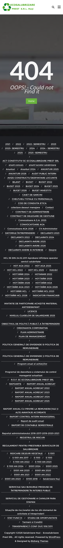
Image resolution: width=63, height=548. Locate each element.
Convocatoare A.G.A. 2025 (32, 220)
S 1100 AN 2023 (43, 462)
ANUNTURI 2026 (17, 173)
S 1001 (51, 453)
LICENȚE (32, 311)
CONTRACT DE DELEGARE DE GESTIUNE (32, 216)
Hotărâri (53, 270)
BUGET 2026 (20, 190)
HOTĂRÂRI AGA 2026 (46, 287)
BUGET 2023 (13, 186)
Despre (52, 250)
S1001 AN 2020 (22, 470)
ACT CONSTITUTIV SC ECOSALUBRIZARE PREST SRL (31, 160)
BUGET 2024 (32, 186)
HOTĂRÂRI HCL (18, 291)
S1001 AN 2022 (43, 474)
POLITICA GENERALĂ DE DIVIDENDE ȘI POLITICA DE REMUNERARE (31, 358)
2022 (18, 144)
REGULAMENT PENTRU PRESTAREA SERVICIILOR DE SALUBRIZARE (30, 447)
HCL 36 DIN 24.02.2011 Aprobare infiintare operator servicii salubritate (31, 260)
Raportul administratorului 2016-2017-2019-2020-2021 (30, 433)
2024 (32, 148)
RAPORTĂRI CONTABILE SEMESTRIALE (32, 425)
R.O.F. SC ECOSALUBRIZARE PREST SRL (32, 379)
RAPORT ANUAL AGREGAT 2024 (32, 396)
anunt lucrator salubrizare (42, 165)
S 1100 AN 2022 (21, 462)
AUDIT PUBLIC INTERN (44, 173)
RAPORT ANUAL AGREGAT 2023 (32, 392)
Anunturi (10, 169)
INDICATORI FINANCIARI (46, 295)
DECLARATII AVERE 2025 (32, 241)
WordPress (54, 537)
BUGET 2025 (51, 186)
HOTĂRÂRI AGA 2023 (18, 287)
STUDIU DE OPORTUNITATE (42, 518)
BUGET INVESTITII (41, 190)
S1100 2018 (31, 479)
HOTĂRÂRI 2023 (21, 278)
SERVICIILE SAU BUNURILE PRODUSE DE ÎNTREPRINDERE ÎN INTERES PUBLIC (31, 489)
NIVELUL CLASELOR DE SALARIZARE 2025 (32, 315)
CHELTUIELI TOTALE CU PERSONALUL (32, 199)
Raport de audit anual (32, 421)
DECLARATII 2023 (50, 233)
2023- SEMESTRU (14, 148)
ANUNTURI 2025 (50, 169)
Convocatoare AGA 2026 (20, 228)
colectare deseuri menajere (25, 207)
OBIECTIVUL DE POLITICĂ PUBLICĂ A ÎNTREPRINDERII (31, 323)
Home (31, 101)
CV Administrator (48, 228)
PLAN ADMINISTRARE (32, 332)
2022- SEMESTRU (35, 144)
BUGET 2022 (45, 182)
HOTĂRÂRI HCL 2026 (16, 295)
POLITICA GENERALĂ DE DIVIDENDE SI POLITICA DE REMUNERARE (30, 346)
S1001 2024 (34, 466)
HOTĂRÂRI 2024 (20, 274)
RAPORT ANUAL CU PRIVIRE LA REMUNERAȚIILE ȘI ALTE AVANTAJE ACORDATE (30, 411)
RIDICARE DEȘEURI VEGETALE (26, 453)
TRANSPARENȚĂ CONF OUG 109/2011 (32, 526)
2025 (20, 152)
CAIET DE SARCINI (32, 194)
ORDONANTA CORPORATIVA (32, 328)
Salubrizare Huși (51, 479)
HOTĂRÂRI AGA (43, 282)
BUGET (29, 182)
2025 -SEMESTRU (37, 152)
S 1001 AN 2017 (20, 457)
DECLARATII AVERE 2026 (32, 245)
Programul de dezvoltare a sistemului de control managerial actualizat (30, 374)
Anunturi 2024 (28, 169)
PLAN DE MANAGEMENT (32, 336)
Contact (49, 207)
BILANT (16, 182)
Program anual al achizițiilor (32, 363)
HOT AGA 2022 (21, 265)
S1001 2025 (52, 466)
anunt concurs (16, 165)
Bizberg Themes (39, 541)
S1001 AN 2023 (13, 479)
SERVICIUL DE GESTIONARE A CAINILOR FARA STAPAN (31, 500)
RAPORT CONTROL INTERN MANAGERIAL (32, 416)
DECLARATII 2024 (44, 237)
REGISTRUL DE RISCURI (32, 437)
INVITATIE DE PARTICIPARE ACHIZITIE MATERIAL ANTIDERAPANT (30, 305)
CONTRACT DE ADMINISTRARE (32, 211)
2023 (53, 144)
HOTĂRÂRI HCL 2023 (43, 291)
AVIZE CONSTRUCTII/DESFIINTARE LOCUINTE (32, 177)
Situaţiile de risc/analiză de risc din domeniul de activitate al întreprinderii (30, 512)
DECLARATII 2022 (20, 237)
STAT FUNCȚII (14, 518)
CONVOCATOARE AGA (32, 224)
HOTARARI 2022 (43, 274)
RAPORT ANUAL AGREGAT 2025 (32, 401)
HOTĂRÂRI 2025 (43, 278)
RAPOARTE (15, 384)
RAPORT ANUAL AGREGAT (41, 384)
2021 (7, 144)
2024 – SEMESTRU (50, 148)
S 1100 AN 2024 (15, 466)
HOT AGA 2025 (43, 265)
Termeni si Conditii (32, 522)
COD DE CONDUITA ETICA (32, 203)
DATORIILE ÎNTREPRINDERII (20, 233)
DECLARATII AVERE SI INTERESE (25, 250)
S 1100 (37, 457)
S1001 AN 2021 (21, 474)
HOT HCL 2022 (15, 270)
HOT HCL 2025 (36, 270)
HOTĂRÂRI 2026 (21, 282)
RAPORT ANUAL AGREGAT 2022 (32, 388)
